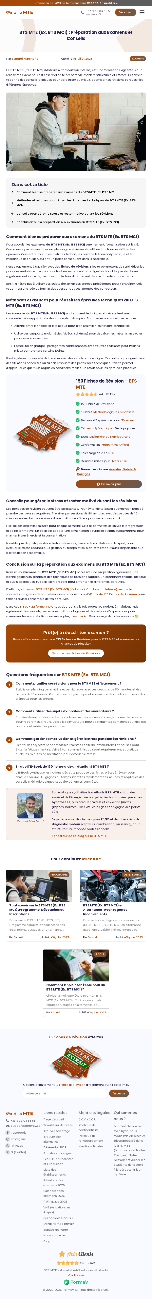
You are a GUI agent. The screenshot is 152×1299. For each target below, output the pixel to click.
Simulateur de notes (58, 1125)
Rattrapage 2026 (55, 1201)
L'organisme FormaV (58, 1224)
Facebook (18, 1132)
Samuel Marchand (25, 58)
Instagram (18, 1139)
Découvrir (126, 12)
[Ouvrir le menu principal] (142, 12)
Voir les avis (76, 1275)
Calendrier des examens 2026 (54, 1193)
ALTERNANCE (132, 874)
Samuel (18, 937)
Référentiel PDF (54, 1147)
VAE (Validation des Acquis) (56, 1210)
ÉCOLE (100, 954)
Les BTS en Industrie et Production (58, 1161)
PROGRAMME (58, 874)
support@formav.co (25, 1126)
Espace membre (55, 1229)
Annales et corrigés (57, 1153)
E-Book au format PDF (36, 606)
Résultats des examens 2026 (54, 1183)
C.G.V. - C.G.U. (88, 1119)
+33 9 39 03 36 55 (23, 1120)
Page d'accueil (53, 1119)
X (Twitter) (18, 1152)
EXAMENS (138, 58)
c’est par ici (79, 616)
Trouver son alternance (52, 1139)
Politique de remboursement (91, 1138)
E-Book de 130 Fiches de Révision (112, 594)
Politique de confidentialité (89, 1127)
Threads (17, 1145)
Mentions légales (91, 1146)
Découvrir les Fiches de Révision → (76, 653)
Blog (46, 1241)
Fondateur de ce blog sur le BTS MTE (79, 836)
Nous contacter (54, 1235)
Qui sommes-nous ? (58, 1218)
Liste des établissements (54, 1172)
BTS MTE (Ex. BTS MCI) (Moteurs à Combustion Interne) (76, 589)
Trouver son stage (56, 1131)
